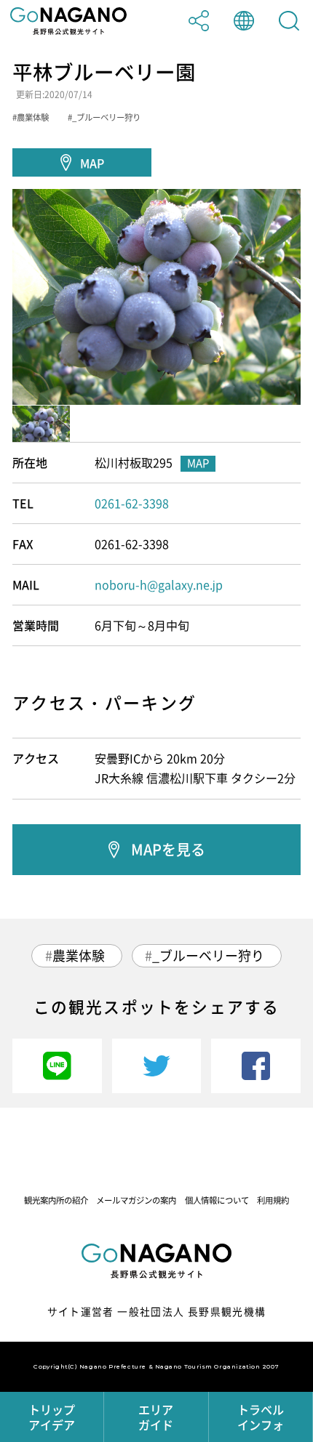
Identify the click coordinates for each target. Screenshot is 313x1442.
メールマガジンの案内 (136, 1200)
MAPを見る (168, 849)
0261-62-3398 (132, 503)
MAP (92, 163)
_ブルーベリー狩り (208, 955)
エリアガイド (155, 1417)
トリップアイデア (51, 1417)
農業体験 (78, 955)
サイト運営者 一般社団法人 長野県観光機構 (156, 1311)
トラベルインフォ (260, 1417)
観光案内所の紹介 (56, 1200)
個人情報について (217, 1200)
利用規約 (273, 1200)
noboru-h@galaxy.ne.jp (159, 584)
